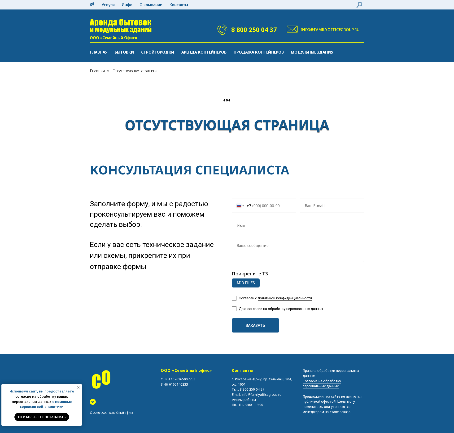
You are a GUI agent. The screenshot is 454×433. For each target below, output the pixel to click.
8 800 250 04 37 (254, 29)
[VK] (93, 402)
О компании (151, 4)
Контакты (179, 4)
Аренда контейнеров (204, 52)
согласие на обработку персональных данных (285, 309)
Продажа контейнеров (259, 52)
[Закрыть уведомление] (78, 387)
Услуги (108, 4)
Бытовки (124, 52)
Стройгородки (157, 52)
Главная (99, 52)
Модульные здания (312, 52)
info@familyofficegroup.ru (330, 29)
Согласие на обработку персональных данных (322, 383)
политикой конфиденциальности (285, 298)
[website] (359, 4)
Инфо (127, 4)
